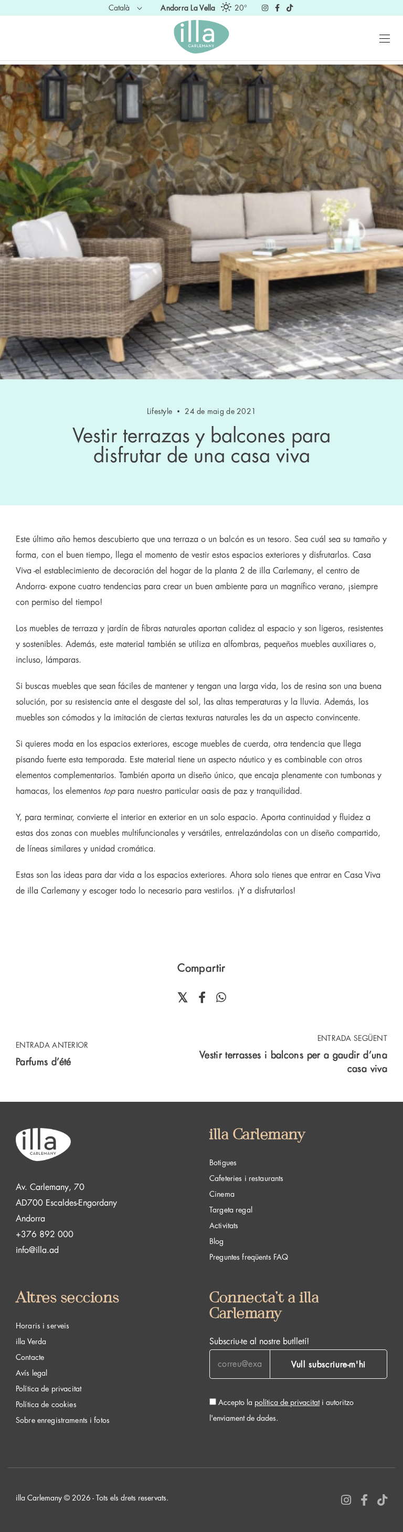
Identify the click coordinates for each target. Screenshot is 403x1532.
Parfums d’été (43, 1062)
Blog (216, 1241)
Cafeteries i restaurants (246, 1178)
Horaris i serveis (42, 1325)
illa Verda (31, 1341)
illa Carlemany (285, 571)
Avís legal (31, 1373)
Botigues (223, 1162)
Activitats (223, 1225)
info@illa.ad (37, 1250)
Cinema (222, 1194)
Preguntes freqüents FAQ (248, 1257)
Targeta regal (230, 1210)
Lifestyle (160, 411)
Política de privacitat (48, 1388)
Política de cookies (46, 1404)
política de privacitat (287, 1402)
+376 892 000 (44, 1234)
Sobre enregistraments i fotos (63, 1420)
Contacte (30, 1357)
